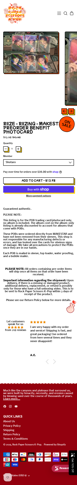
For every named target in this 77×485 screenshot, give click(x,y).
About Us (9, 421)
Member (7, 156)
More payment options (38, 196)
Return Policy (11, 434)
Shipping (8, 430)
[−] (5, 148)
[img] (15, 327)
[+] (18, 148)
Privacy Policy (12, 426)
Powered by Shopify (55, 444)
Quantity (8, 143)
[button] (65, 13)
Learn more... (11, 398)
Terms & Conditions (15, 438)
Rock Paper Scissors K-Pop (26, 444)
